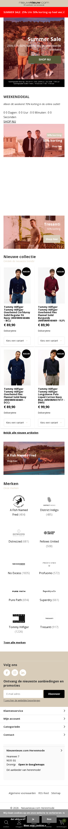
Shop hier (34, 232)
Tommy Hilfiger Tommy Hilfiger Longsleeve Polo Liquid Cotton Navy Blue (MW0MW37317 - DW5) (51, 395)
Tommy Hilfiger (19, 629)
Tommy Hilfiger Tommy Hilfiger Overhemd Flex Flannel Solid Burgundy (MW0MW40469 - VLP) (51, 313)
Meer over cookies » (35, 825)
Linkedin (23, 672)
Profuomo (49, 573)
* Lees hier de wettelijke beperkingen (21, 700)
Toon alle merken (14, 642)
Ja (33, 819)
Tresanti (49, 627)
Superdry (49, 600)
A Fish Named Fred (19, 512)
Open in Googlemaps (31, 764)
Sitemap (56, 793)
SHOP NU (45, 59)
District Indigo (49, 512)
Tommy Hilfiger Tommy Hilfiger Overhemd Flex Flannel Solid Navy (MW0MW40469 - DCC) (15, 395)
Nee (49, 819)
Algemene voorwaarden (22, 793)
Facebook (6, 672)
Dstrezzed (19, 541)
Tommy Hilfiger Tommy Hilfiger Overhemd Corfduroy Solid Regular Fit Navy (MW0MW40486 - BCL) (17, 313)
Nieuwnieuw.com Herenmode (37, 808)
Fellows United (49, 544)
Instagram (15, 672)
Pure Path (19, 600)
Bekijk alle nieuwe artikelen (20, 432)
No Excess (19, 573)
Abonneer (54, 693)
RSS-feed (43, 793)
